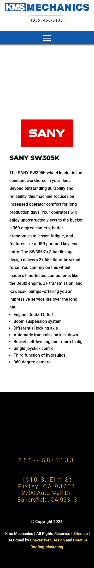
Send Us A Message (46, 433)
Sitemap (80, 533)
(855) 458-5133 (47, 20)
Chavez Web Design (47, 540)
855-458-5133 (47, 460)
